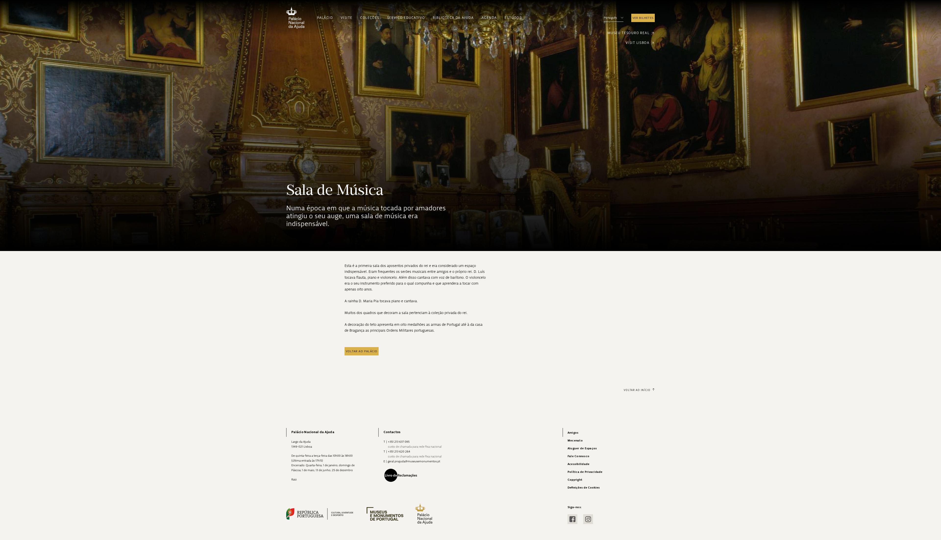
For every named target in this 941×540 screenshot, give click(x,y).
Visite (346, 18)
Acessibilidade (578, 464)
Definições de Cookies (584, 487)
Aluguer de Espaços (582, 448)
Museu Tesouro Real (628, 33)
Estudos (513, 18)
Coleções (369, 18)
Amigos (573, 432)
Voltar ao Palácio (361, 351)
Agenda (489, 18)
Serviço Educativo (406, 18)
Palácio (325, 18)
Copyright (575, 479)
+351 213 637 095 (398, 441)
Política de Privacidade (585, 472)
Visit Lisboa (637, 43)
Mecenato (575, 440)
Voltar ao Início (637, 390)
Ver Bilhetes (643, 18)
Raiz (294, 479)
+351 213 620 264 (399, 451)
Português (610, 17)
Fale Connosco (578, 456)
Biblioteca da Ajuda (453, 18)
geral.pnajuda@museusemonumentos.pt (414, 461)
